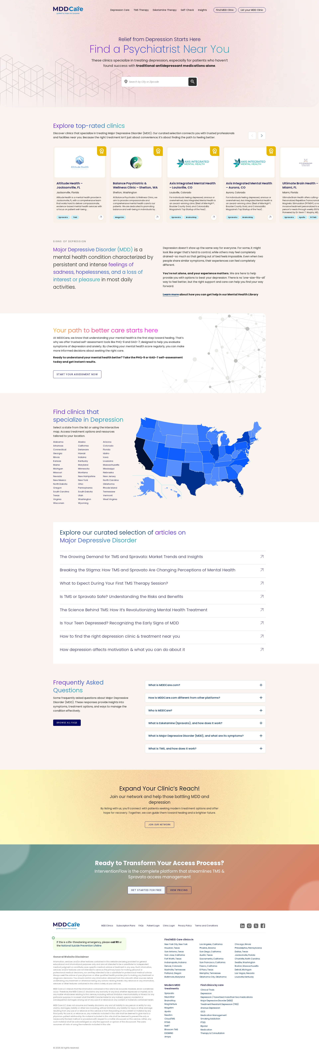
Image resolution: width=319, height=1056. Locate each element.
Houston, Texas (172, 947)
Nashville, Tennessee (174, 969)
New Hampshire (86, 476)
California (83, 445)
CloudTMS (169, 1018)
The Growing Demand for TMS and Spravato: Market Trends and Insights (162, 556)
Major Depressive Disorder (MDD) (217, 1000)
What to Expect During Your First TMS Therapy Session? (162, 583)
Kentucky (83, 461)
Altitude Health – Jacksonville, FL (69, 185)
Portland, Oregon (172, 973)
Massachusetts (111, 464)
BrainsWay (170, 1000)
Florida (106, 449)
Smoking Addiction (210, 1018)
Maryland (83, 464)
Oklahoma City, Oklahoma (213, 976)
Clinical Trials (207, 989)
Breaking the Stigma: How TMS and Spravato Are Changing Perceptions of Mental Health (162, 570)
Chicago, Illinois (243, 944)
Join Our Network (159, 824)
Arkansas (58, 445)
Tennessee (109, 491)
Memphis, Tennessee (210, 973)
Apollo (167, 1011)
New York (83, 480)
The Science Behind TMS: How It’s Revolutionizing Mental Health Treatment (162, 610)
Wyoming (83, 503)
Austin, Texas (206, 955)
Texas (56, 495)
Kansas (57, 461)
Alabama (58, 441)
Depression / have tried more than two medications (227, 997)
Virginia (57, 499)
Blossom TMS (171, 1029)
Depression (206, 993)
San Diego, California (210, 951)
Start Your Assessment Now (77, 374)
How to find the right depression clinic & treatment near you (162, 636)
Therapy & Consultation (213, 1033)
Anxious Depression (210, 1007)
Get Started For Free (146, 890)
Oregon (57, 487)
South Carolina (61, 491)
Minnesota (83, 468)
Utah (80, 495)
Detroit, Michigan (243, 969)
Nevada (57, 476)
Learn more (171, 294)
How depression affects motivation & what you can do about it (162, 649)
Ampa (167, 1036)
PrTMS (167, 1022)
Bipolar (204, 1026)
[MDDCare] (68, 10)
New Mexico (59, 480)
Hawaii (81, 453)
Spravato (169, 993)
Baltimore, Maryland (174, 976)
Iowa (105, 457)
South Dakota (85, 491)
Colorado (108, 445)
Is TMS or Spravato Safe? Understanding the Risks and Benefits (162, 596)
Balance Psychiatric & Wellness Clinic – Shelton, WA (135, 185)
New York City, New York (175, 944)
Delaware (83, 449)
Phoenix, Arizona (208, 947)
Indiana (82, 457)
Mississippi (108, 468)
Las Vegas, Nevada (244, 973)
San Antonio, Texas (174, 951)
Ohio (80, 484)
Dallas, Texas (241, 951)
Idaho (106, 453)
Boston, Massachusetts (247, 966)
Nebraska (108, 472)
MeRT (167, 1025)
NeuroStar (169, 996)
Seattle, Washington (245, 962)
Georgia (57, 453)
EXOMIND (168, 1033)
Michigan (58, 468)
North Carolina (111, 480)
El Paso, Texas (206, 969)
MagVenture (170, 1004)
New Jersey (109, 476)
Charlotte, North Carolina (247, 958)
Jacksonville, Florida (245, 955)
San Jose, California (174, 955)
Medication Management (213, 1015)
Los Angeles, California (211, 944)
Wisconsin (58, 503)
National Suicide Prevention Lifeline (81, 945)
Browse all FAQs (67, 722)
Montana (83, 472)
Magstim (169, 1007)
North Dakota (60, 484)
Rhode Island (110, 487)
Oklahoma (108, 484)
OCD (203, 1011)
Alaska (81, 441)
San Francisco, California (212, 962)
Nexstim (168, 1015)
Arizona (107, 441)
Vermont (107, 495)
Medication (206, 1029)
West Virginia (110, 499)
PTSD (203, 1022)
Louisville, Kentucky (244, 976)
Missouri (57, 472)
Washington (84, 499)
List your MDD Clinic (252, 10)
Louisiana (108, 461)
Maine (56, 464)
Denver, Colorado (173, 966)
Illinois (56, 457)
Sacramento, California (211, 958)
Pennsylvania (85, 487)
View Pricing (179, 890)
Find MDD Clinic (225, 10)
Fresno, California (208, 966)
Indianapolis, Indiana (175, 962)
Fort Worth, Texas (172, 958)
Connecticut (59, 449)
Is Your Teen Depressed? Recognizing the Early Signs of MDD (162, 623)
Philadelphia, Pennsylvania (248, 947)
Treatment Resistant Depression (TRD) (220, 1004)
